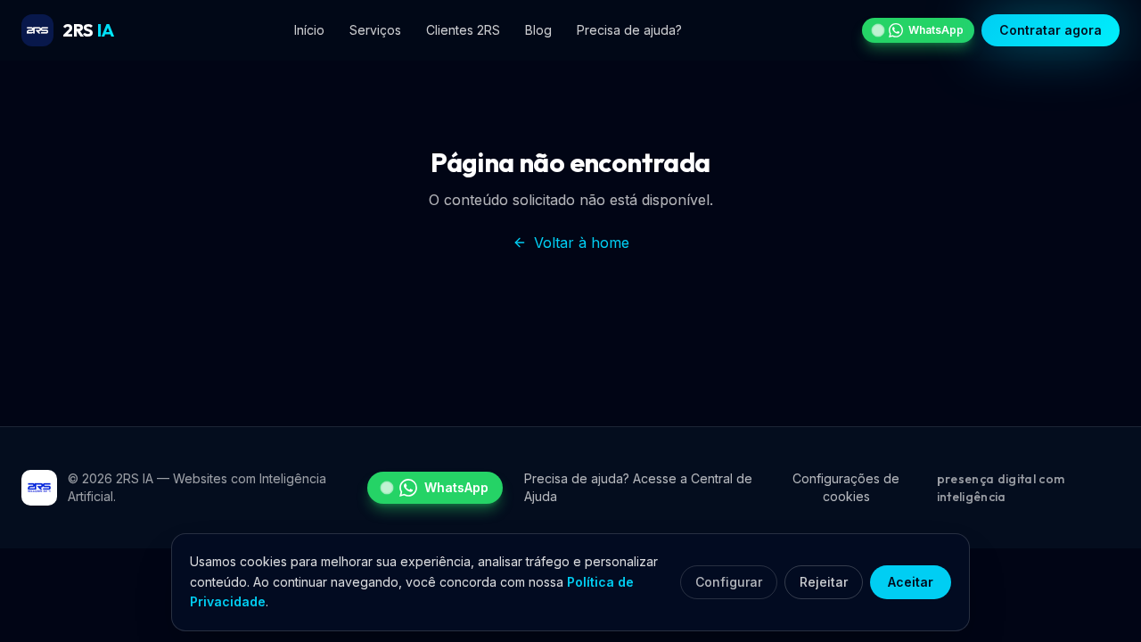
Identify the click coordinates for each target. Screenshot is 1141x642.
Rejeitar (824, 581)
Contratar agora (1050, 29)
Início (309, 29)
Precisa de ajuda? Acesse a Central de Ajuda (638, 487)
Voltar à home (581, 242)
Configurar (728, 581)
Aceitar (910, 581)
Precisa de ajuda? (629, 29)
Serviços (375, 29)
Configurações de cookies (845, 487)
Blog (538, 29)
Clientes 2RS (463, 29)
